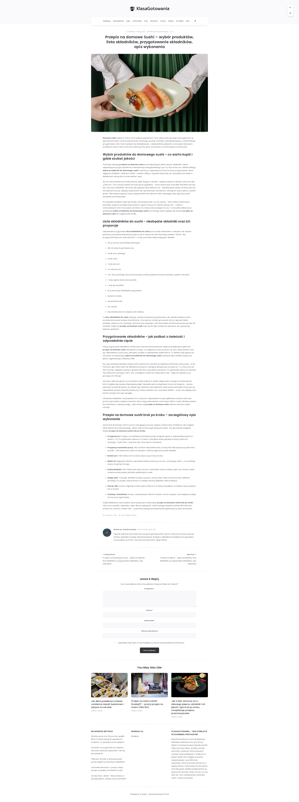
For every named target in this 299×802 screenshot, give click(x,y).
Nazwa (149, 610)
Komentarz (149, 589)
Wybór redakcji (131, 515)
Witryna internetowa (149, 631)
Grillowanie (137, 21)
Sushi (115, 515)
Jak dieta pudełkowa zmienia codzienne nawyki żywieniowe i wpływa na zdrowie (107, 704)
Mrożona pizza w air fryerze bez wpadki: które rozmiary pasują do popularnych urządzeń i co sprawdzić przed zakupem (107, 739)
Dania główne (118, 21)
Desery (171, 21)
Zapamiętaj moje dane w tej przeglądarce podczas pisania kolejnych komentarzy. (151, 642)
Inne (187, 21)
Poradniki (179, 21)
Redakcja (107, 21)
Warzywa (154, 21)
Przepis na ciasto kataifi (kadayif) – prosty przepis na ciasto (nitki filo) (147, 704)
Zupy (128, 21)
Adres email (149, 620)
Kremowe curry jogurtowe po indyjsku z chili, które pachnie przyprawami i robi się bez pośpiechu (108, 750)
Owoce (163, 21)
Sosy (146, 21)
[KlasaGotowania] (107, 532)
